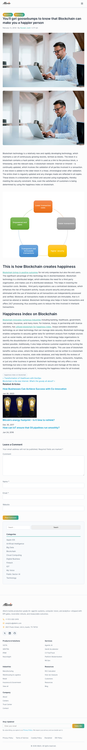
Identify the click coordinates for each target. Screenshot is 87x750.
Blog (46, 686)
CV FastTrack (50, 653)
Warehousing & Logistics (12, 675)
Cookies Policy (36, 738)
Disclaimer (48, 738)
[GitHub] (15, 633)
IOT (7, 566)
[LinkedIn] (10, 633)
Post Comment (10, 518)
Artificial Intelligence (15, 544)
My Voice (10, 570)
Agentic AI (48, 645)
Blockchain (8, 15)
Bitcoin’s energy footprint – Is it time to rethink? (29, 420)
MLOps (47, 660)
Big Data (10, 547)
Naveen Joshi (25, 28)
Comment (7, 454)
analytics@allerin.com (13, 623)
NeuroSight (7, 657)
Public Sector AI (13, 574)
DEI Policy (58, 738)
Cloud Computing (14, 555)
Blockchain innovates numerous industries (22, 320)
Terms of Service (22, 738)
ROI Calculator (50, 671)
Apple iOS (10, 540)
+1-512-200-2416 (12, 619)
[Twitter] (5, 633)
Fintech (9, 563)
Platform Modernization (53, 657)
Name (6, 481)
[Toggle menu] (82, 3)
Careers (5, 701)
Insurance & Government (12, 682)
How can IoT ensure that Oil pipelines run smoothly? (31, 427)
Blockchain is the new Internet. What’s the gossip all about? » (29, 381)
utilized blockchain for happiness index (33, 327)
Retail (5, 679)
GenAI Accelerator (51, 649)
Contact (6, 708)
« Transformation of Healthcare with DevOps (22, 378)
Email (6, 493)
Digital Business (13, 559)
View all (5, 686)
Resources (49, 682)
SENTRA (6, 649)
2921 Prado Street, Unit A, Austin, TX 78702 (21, 627)
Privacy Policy (28, 730)
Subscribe (78, 726)
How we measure (51, 675)
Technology (19, 15)
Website (6, 504)
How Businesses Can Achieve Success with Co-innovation (34, 389)
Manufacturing (8, 671)
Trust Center (7, 704)
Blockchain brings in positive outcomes (20, 272)
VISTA (5, 645)
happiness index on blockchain (15, 375)
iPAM (4, 653)
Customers (49, 679)
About (5, 697)
